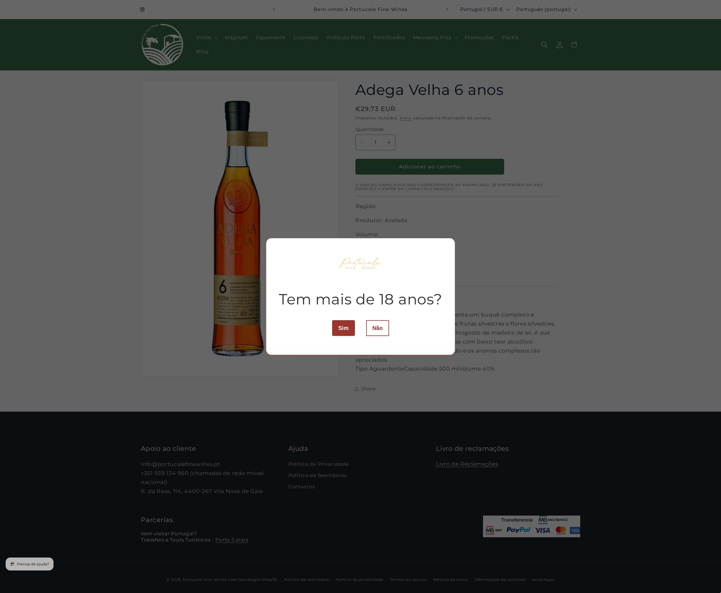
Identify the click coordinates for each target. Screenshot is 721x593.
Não (377, 328)
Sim (343, 328)
